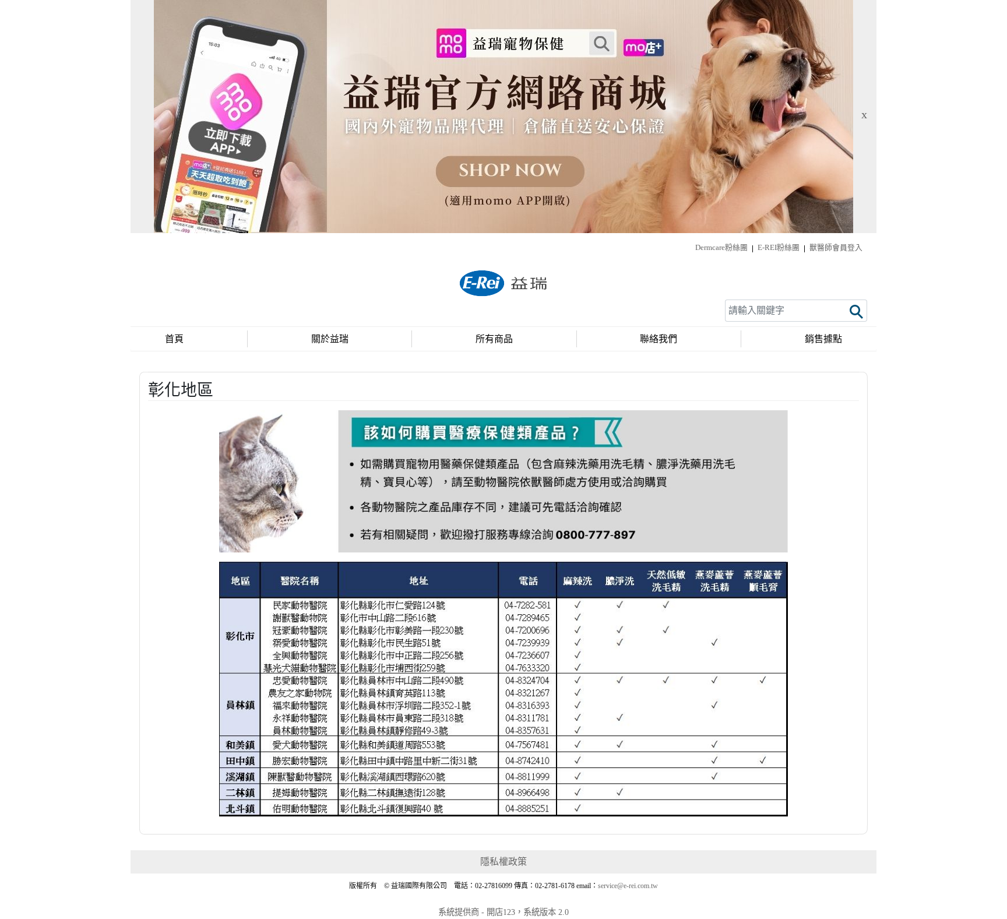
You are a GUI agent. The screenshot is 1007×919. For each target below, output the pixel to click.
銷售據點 (823, 339)
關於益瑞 (329, 339)
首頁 (174, 339)
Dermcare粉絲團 (721, 248)
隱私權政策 (503, 862)
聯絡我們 (658, 339)
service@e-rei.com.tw (628, 886)
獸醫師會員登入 (835, 248)
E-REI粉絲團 (779, 248)
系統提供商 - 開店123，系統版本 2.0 (503, 912)
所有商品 (494, 339)
